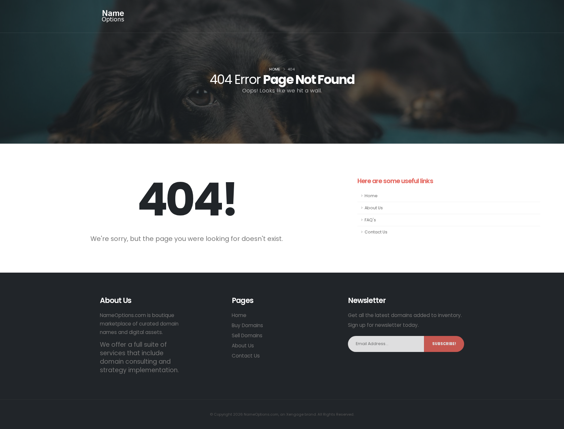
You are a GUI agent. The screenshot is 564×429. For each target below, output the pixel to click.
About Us (374, 208)
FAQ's (370, 220)
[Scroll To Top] (552, 421)
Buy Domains (247, 325)
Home (274, 69)
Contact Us (376, 232)
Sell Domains (247, 335)
